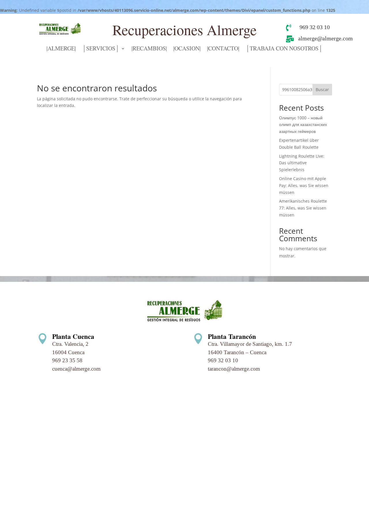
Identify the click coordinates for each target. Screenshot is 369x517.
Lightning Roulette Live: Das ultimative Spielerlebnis (301, 163)
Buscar (322, 89)
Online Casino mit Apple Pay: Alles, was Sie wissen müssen (303, 185)
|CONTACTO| (223, 49)
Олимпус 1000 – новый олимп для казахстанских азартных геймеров (303, 124)
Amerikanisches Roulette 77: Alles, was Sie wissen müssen (303, 208)
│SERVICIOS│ (100, 49)
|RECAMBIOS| (149, 49)
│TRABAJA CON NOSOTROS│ (284, 49)
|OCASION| (187, 49)
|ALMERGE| (61, 49)
